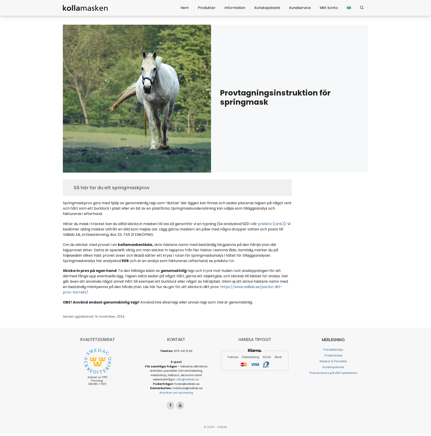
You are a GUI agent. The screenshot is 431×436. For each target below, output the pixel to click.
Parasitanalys (333, 349)
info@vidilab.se (188, 379)
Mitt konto (329, 7)
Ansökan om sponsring (176, 392)
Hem (184, 7)
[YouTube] (180, 405)
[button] (362, 7)
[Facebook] (170, 405)
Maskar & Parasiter (333, 361)
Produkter (207, 7)
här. (232, 260)
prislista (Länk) (271, 223)
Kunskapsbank (267, 7)
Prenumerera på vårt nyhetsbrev (333, 373)
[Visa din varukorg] (349, 7)
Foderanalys (333, 355)
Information (234, 7)
